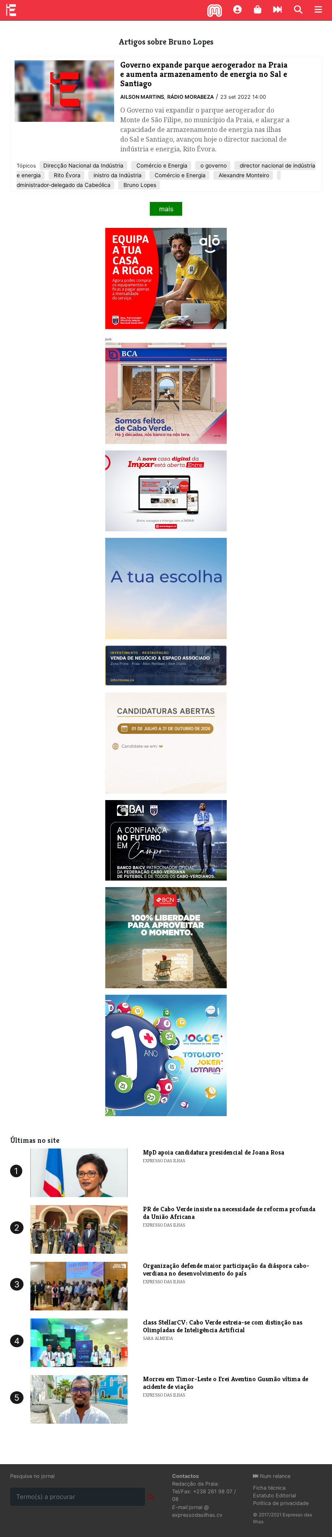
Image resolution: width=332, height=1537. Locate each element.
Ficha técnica (269, 1488)
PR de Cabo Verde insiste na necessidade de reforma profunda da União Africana (229, 1213)
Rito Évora (66, 175)
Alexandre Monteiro (243, 175)
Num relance (274, 1476)
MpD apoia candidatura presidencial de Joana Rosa (213, 1152)
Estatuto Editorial (274, 1495)
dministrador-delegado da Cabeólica (64, 185)
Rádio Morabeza (190, 97)
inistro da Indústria (117, 175)
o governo (213, 165)
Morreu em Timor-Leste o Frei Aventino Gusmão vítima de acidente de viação (225, 1383)
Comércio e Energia (161, 165)
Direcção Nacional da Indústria (83, 165)
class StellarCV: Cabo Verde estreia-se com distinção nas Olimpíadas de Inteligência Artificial (222, 1326)
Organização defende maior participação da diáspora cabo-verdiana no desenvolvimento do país (226, 1269)
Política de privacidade (281, 1503)
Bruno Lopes (139, 185)
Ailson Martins (142, 97)
